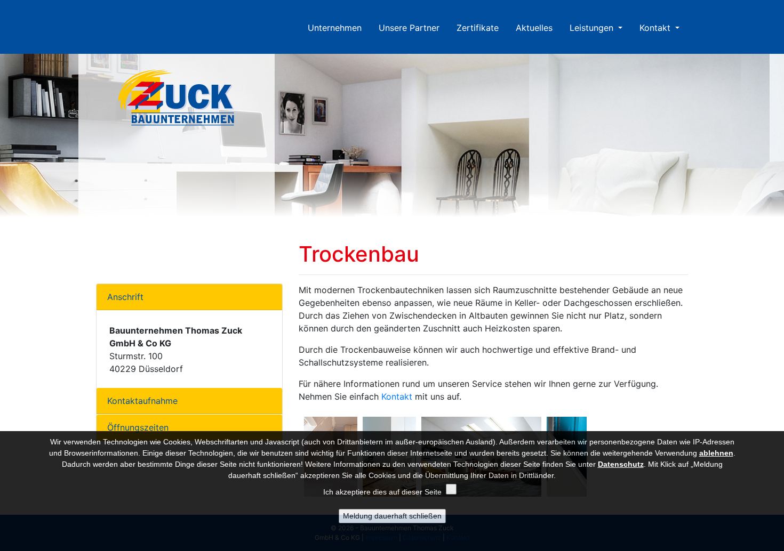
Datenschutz (621, 464)
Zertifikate (478, 27)
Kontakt (656, 27)
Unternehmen (339, 27)
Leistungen (593, 27)
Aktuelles (534, 27)
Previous (5, 141)
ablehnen (716, 453)
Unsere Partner (409, 27)
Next (778, 141)
